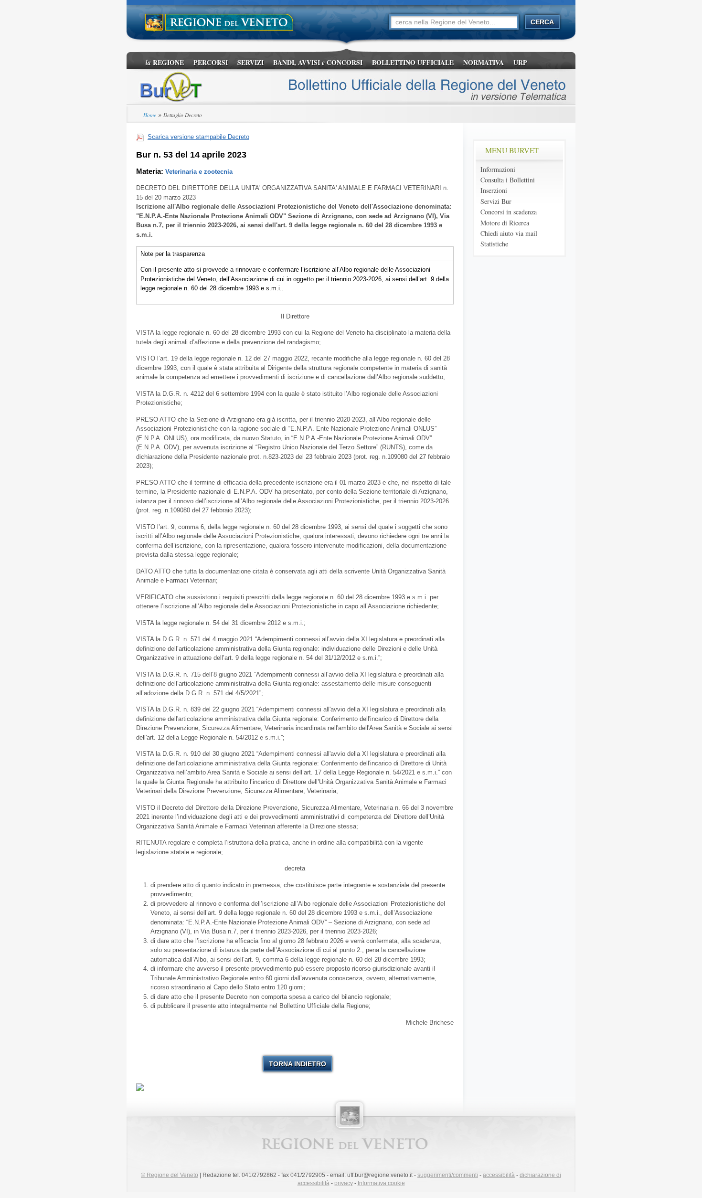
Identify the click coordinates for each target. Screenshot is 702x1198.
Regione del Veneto (169, 1175)
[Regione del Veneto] (219, 23)
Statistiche (494, 243)
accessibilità (499, 1175)
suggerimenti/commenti (447, 1175)
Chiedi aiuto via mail (508, 233)
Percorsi (210, 62)
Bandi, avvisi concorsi (317, 62)
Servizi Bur (495, 201)
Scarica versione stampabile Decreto (198, 136)
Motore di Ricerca (504, 222)
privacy (343, 1183)
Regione (165, 62)
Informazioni (497, 169)
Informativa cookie (381, 1183)
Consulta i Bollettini (507, 179)
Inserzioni (493, 190)
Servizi (250, 62)
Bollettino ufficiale (413, 62)
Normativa (483, 62)
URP (520, 62)
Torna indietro (297, 1064)
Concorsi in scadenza (508, 211)
